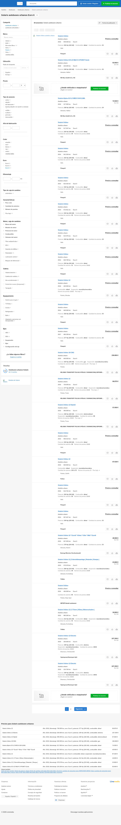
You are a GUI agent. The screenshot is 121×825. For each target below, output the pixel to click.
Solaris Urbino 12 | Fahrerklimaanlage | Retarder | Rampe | (78, 559)
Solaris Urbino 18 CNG (66, 352)
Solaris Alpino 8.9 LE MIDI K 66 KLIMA (71, 98)
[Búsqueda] (28, 3)
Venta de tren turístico (8, 771)
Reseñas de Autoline (34, 795)
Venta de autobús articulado (38, 771)
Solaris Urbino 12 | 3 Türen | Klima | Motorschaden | (76, 609)
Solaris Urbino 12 (64, 280)
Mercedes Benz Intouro (8, 772)
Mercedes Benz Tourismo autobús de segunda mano (63, 771)
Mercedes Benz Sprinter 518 (38, 772)
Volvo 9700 (19, 772)
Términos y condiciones (35, 786)
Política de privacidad (34, 789)
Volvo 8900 (26, 772)
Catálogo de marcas (34, 799)
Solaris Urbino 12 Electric (67, 636)
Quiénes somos (6, 786)
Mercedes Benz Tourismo (54, 772)
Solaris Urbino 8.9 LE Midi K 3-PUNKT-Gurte (73, 60)
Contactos (4, 792)
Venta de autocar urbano (22, 771)
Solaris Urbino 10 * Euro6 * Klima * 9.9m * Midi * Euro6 (77, 535)
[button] (112, 53)
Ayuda (3, 789)
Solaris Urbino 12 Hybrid (67, 405)
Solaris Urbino (63, 36)
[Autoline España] (8, 3)
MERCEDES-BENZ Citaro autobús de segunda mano (95, 771)
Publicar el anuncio (99, 88)
